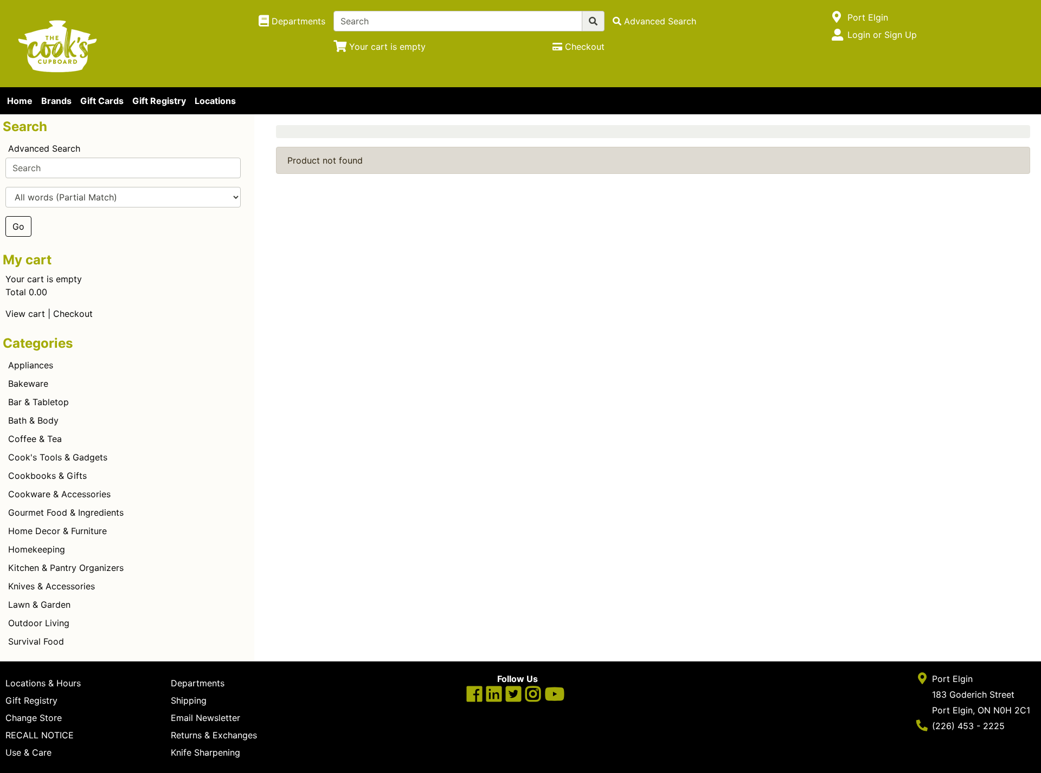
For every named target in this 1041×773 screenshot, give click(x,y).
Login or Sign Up (882, 34)
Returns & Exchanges (214, 735)
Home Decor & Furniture (57, 530)
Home (20, 100)
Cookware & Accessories (59, 494)
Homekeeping (36, 549)
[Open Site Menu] (837, 17)
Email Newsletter (205, 717)
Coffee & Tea (35, 438)
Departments (197, 683)
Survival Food (36, 641)
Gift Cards (102, 100)
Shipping (189, 700)
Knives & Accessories (51, 586)
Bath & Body (33, 420)
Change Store (33, 717)
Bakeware (28, 383)
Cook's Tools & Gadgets (57, 457)
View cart (25, 313)
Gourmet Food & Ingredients (66, 512)
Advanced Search (44, 148)
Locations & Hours (43, 683)
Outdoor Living (38, 623)
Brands (56, 100)
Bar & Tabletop (38, 402)
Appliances (30, 365)
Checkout (73, 313)
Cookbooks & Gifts (47, 475)
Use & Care (28, 752)
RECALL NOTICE (39, 735)
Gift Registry (159, 100)
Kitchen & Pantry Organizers (66, 567)
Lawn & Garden (39, 604)
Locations (215, 100)
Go (18, 226)
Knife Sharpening (205, 752)
